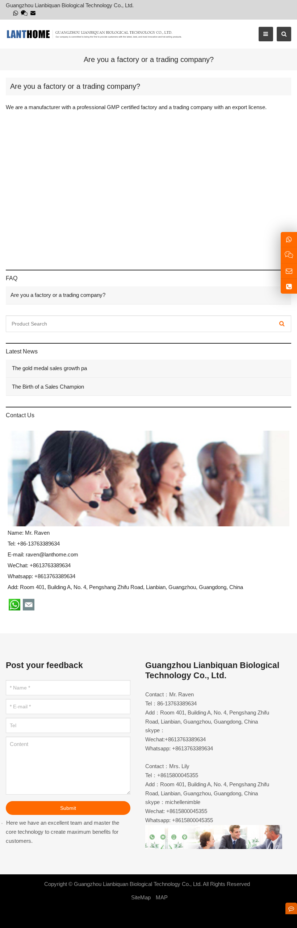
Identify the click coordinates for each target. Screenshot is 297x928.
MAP (162, 897)
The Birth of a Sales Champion (47, 387)
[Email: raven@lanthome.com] (289, 271)
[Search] (282, 323)
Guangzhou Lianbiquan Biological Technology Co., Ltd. (138, 884)
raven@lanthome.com (52, 554)
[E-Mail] (33, 13)
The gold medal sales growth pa (49, 368)
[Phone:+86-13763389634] (289, 286)
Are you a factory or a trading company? (58, 295)
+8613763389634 (54, 576)
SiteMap (141, 897)
